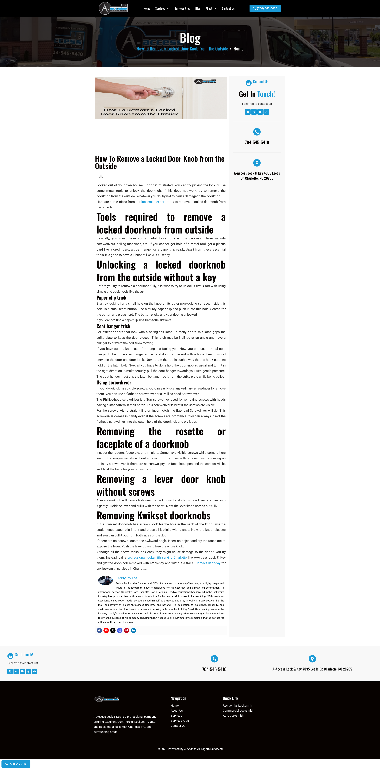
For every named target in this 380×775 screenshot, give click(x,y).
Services (160, 8)
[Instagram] (119, 630)
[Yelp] (254, 112)
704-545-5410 (257, 142)
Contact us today (207, 563)
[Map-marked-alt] (34, 671)
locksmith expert (153, 202)
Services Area (182, 8)
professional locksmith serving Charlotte (157, 557)
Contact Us (228, 8)
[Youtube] (106, 630)
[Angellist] (266, 112)
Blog (197, 8)
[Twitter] (113, 630)
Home (147, 8)
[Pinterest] (126, 630)
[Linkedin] (133, 630)
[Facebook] (99, 630)
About (209, 8)
